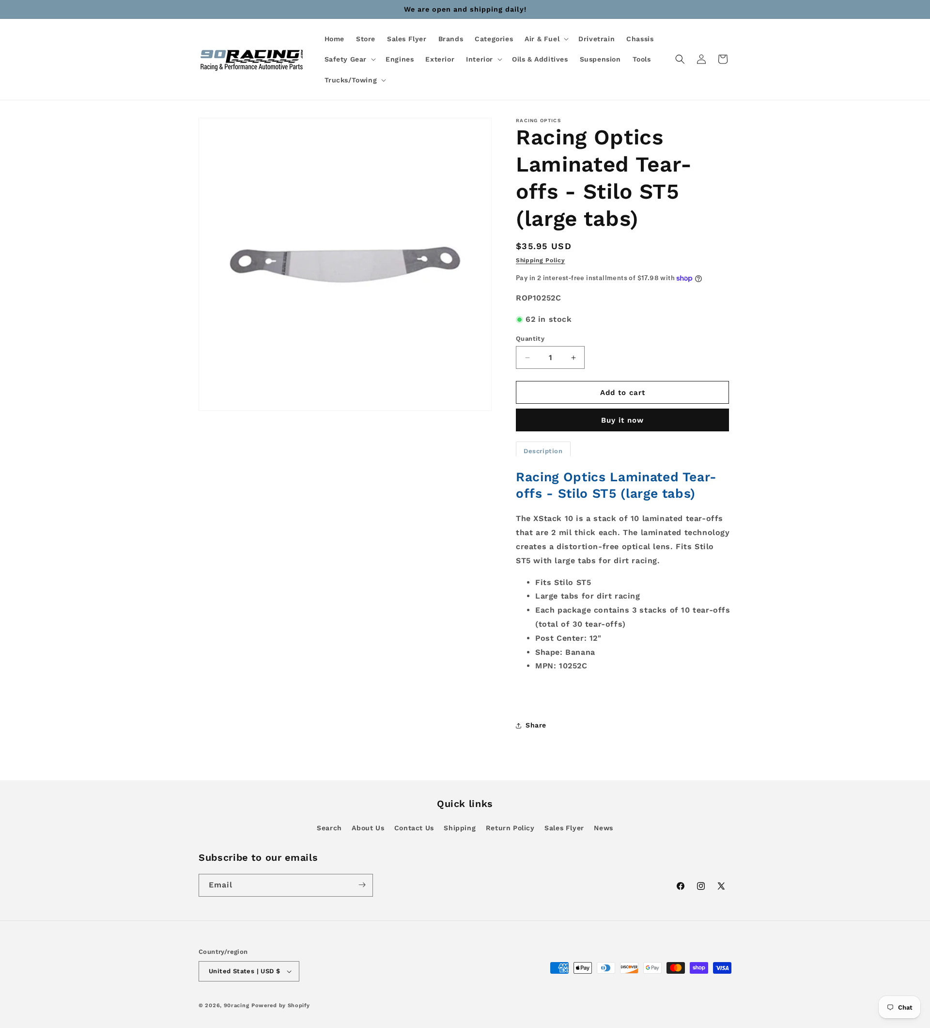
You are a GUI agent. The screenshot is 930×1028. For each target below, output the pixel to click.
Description (543, 451)
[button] (546, 39)
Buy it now (622, 420)
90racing (236, 1005)
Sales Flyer (564, 828)
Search (329, 828)
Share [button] (536, 725)
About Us (368, 828)
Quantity (530, 338)
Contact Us (414, 828)
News (603, 828)
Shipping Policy (540, 260)
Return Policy (510, 828)
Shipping (460, 828)
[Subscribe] (361, 884)
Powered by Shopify (280, 1005)
